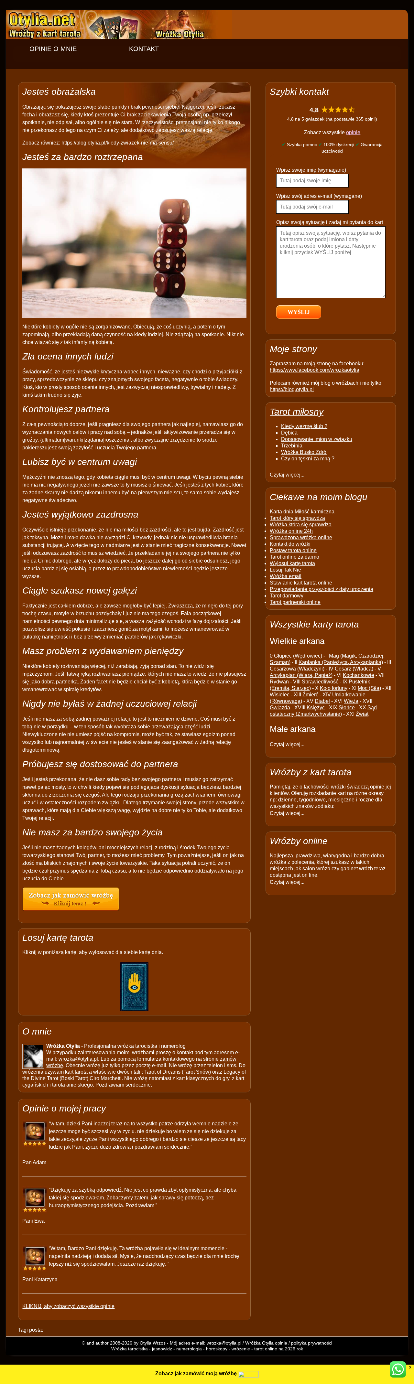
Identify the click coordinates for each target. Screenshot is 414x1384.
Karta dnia (281, 511)
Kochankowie (358, 675)
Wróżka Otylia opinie (266, 1343)
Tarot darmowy (286, 595)
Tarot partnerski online (295, 602)
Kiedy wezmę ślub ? (304, 426)
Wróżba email (285, 576)
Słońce (347, 707)
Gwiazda (280, 707)
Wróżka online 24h (291, 531)
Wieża (351, 701)
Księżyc (316, 707)
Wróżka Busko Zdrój (304, 452)
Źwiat (362, 714)
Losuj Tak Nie (285, 570)
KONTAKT (144, 48)
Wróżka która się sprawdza (301, 524)
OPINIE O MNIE (53, 48)
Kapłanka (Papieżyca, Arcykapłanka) (341, 662)
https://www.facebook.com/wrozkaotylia (314, 370)
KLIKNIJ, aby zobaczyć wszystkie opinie (68, 1306)
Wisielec (279, 694)
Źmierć (310, 694)
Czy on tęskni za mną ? (307, 458)
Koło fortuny (333, 688)
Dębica (289, 432)
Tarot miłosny (296, 412)
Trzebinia (291, 445)
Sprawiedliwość (320, 681)
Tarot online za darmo (294, 557)
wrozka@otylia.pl (78, 1059)
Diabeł (322, 701)
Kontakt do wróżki (290, 544)
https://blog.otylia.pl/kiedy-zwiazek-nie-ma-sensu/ (117, 142)
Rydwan (279, 681)
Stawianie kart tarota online (301, 582)
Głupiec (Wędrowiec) (298, 656)
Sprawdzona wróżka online (301, 537)
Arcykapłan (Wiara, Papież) (301, 675)
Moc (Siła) (369, 688)
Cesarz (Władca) (354, 668)
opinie (353, 132)
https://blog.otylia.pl (292, 389)
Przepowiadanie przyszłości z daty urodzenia (321, 589)
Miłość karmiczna (314, 511)
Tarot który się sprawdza (297, 518)
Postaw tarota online (293, 550)
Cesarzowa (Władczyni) (297, 668)
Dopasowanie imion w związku (316, 439)
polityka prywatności (311, 1343)
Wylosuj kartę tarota (292, 563)
